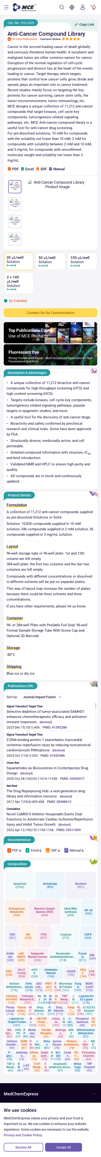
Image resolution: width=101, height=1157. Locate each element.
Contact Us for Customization (50, 313)
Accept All (63, 1147)
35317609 (73, 830)
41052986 (57, 755)
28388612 (63, 802)
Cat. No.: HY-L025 (21, 23)
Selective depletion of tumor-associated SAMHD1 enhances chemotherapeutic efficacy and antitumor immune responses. (47, 716)
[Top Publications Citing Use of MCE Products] (50, 342)
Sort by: (12, 697)
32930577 (77, 779)
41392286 (59, 727)
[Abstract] (46, 722)
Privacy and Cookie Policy (23, 1135)
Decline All (23, 1147)
